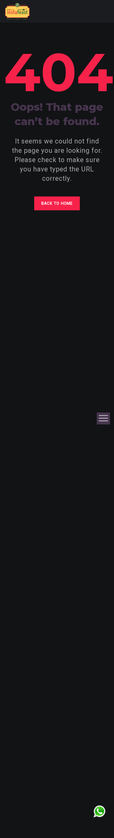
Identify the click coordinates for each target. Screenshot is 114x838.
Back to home (57, 203)
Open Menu (103, 418)
